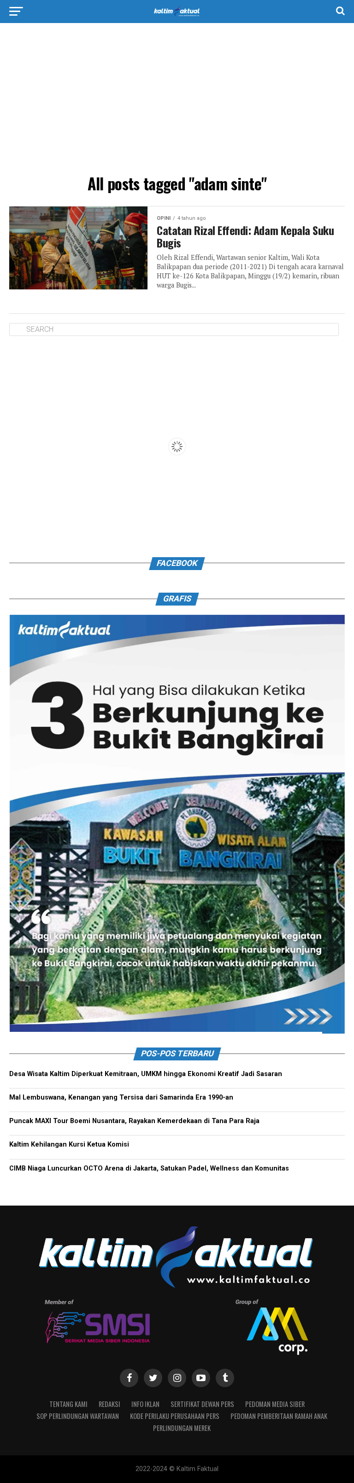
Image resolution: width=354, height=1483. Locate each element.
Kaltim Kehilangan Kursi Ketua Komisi (69, 1145)
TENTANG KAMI (68, 1404)
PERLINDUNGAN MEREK (182, 1428)
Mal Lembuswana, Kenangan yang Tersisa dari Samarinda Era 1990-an (121, 1098)
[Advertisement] (177, 101)
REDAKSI (109, 1404)
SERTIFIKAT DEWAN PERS (202, 1404)
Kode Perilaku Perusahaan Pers (174, 1416)
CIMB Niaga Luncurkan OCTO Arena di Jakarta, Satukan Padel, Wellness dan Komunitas (149, 1168)
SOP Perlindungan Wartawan (77, 1416)
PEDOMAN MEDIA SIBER (275, 1404)
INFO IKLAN (145, 1404)
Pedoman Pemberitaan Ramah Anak (278, 1416)
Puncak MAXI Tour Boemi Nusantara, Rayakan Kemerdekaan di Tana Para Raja (134, 1121)
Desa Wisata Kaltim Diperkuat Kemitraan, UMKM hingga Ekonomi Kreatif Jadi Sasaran (145, 1074)
